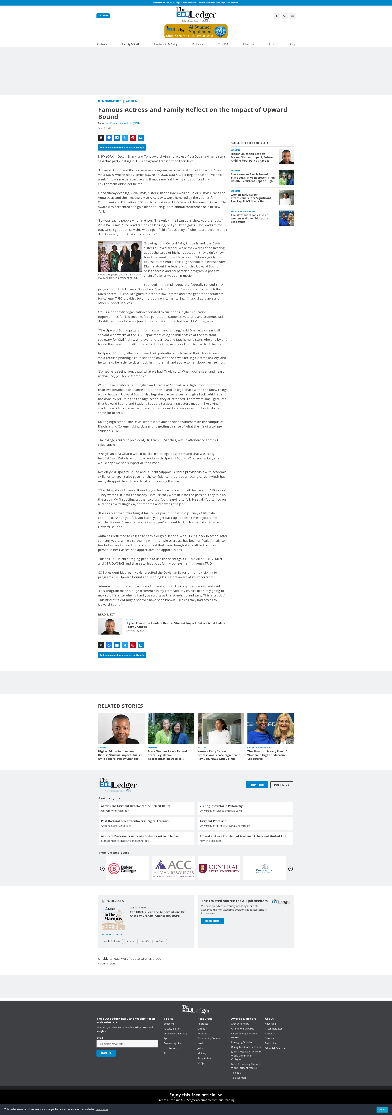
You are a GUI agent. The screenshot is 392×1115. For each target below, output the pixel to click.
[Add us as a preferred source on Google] (141, 138)
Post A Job (281, 784)
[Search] (284, 16)
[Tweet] (125, 138)
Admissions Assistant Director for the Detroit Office (135, 806)
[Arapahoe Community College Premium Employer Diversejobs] (173, 868)
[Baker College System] (127, 868)
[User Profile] (276, 16)
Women (131, 101)
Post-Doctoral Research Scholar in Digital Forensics (135, 821)
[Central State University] (219, 868)
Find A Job (257, 784)
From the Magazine (243, 211)
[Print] (101, 138)
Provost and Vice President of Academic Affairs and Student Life (243, 836)
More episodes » (112, 934)
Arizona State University (116, 825)
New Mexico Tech (211, 840)
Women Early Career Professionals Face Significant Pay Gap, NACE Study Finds (251, 198)
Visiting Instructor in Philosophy (221, 806)
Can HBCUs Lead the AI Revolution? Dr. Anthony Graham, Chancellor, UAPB (157, 914)
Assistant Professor (213, 821)
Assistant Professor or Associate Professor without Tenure (140, 836)
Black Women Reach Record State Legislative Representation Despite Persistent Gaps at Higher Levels (253, 178)
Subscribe (103, 15)
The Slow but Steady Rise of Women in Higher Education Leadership (249, 218)
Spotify (145, 941)
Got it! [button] (382, 1109)
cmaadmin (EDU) (130, 123)
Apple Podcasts (112, 941)
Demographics (109, 101)
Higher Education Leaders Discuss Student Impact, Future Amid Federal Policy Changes (176, 625)
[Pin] (133, 138)
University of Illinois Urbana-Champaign (225, 825)
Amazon (131, 941)
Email (99, 1037)
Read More (212, 921)
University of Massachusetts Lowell (222, 810)
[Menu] (292, 16)
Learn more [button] (102, 1109)
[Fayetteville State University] (264, 868)
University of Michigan (115, 810)
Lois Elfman (112, 123)
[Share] (109, 138)
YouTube (159, 941)
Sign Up (106, 1053)
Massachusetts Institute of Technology (125, 840)
